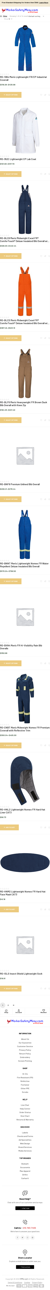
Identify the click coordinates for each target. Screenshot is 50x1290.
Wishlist (44, 1012)
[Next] (13, 1005)
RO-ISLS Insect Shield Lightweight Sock (21, 973)
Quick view (49, 95)
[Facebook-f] (17, 1237)
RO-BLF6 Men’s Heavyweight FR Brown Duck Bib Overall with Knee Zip (23, 404)
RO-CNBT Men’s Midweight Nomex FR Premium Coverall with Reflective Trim (25, 729)
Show (6, 19)
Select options (12, 95)
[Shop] (6, 1010)
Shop (6, 1012)
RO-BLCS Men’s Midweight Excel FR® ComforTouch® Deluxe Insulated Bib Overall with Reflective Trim (25, 323)
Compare (45, 95)
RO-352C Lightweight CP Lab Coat (18, 159)
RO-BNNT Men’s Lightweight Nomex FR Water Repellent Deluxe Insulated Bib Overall (24, 565)
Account (19, 1012)
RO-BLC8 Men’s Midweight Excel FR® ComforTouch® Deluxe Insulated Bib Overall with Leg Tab (25, 241)
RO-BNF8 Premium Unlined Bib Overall (20, 484)
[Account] (18, 1010)
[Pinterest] (32, 1237)
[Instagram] (27, 1237)
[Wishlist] (43, 1010)
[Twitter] (22, 1237)
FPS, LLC (24, 1279)
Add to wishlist (41, 95)
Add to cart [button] (10, 827)
